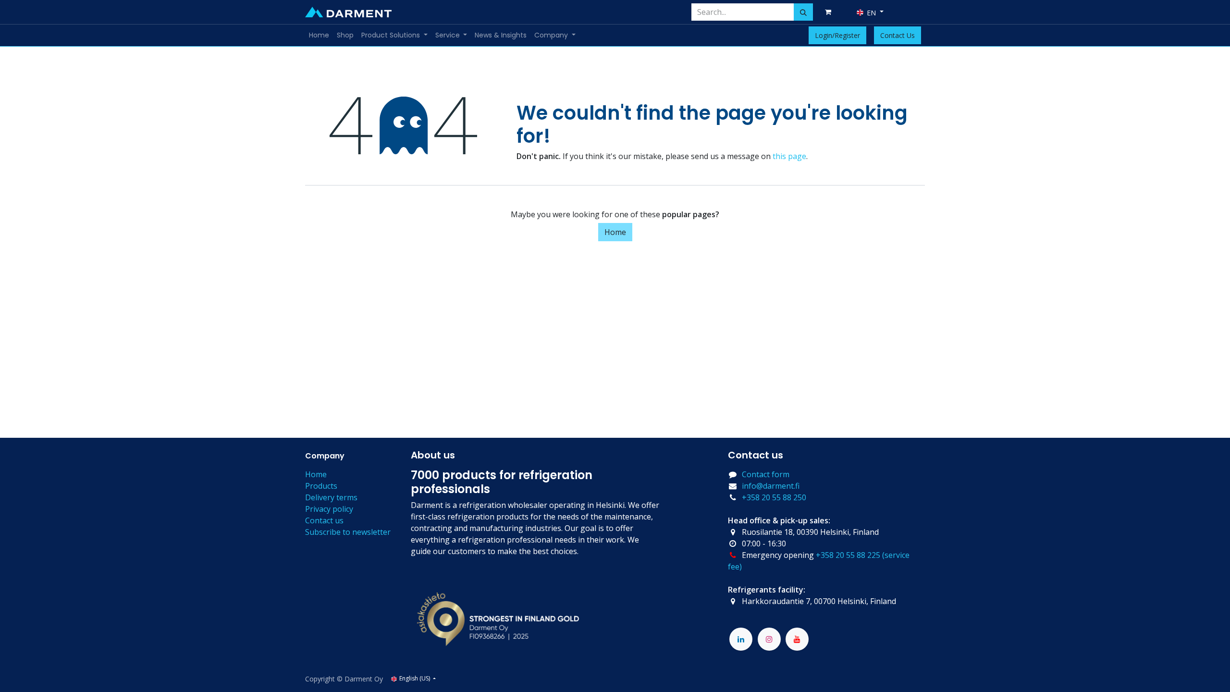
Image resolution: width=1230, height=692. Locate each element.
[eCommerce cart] (830, 12)
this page (789, 156)
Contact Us (897, 35)
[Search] (803, 12)
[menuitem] (319, 35)
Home (615, 232)
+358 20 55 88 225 (848, 555)
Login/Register (837, 35)
